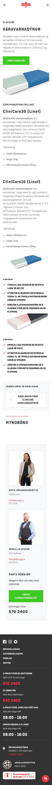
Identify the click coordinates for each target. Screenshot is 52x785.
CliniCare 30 (8, 279)
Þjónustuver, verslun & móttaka (20, 707)
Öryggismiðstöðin (18, 747)
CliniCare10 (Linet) (21, 181)
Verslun (7, 658)
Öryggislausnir (11, 649)
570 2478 (13, 562)
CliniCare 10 (8, 339)
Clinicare (8, 22)
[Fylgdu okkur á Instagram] (10, 642)
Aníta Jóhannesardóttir (23, 490)
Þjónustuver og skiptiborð (17, 673)
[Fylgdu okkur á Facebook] (4, 642)
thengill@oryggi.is (17, 559)
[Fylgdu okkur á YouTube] (15, 642)
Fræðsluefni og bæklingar (22, 386)
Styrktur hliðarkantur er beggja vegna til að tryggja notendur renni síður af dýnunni (27, 296)
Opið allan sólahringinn (13, 694)
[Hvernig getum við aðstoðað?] (45, 778)
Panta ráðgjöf (19, 574)
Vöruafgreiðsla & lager (16, 724)
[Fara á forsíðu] (26, 5)
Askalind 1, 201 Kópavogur (20, 750)
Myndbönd (17, 422)
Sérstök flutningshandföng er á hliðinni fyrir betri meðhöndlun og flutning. (26, 308)
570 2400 (13, 503)
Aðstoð (7, 663)
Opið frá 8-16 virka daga (14, 677)
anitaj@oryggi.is (16, 500)
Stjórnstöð (9, 690)
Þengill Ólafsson (19, 549)
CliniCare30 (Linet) (22, 111)
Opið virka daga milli (12, 711)
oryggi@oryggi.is (16, 754)
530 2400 (12, 700)
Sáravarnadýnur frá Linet (18, 104)
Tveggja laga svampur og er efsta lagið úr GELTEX (25, 286)
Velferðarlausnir (13, 653)
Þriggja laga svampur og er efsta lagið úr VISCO (25, 346)
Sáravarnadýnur (21, 29)
